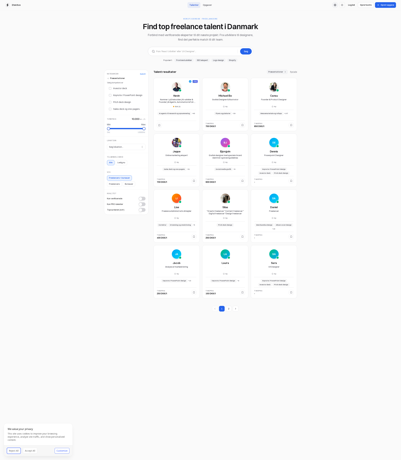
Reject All (14, 450)
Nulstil (143, 74)
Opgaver (207, 5)
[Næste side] (235, 309)
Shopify (232, 60)
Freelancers (114, 184)
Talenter (193, 5)
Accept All (30, 450)
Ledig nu (121, 162)
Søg (246, 51)
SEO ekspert (202, 60)
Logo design (218, 60)
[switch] (142, 199)
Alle (110, 162)
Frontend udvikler (184, 60)
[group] (335, 5)
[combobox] (126, 147)
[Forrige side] (215, 309)
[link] (190, 81)
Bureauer (129, 184)
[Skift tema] (342, 5)
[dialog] (38, 439)
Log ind (351, 5)
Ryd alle (293, 72)
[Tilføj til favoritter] (159, 125)
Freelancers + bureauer (119, 178)
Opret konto (366, 5)
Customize (62, 450)
